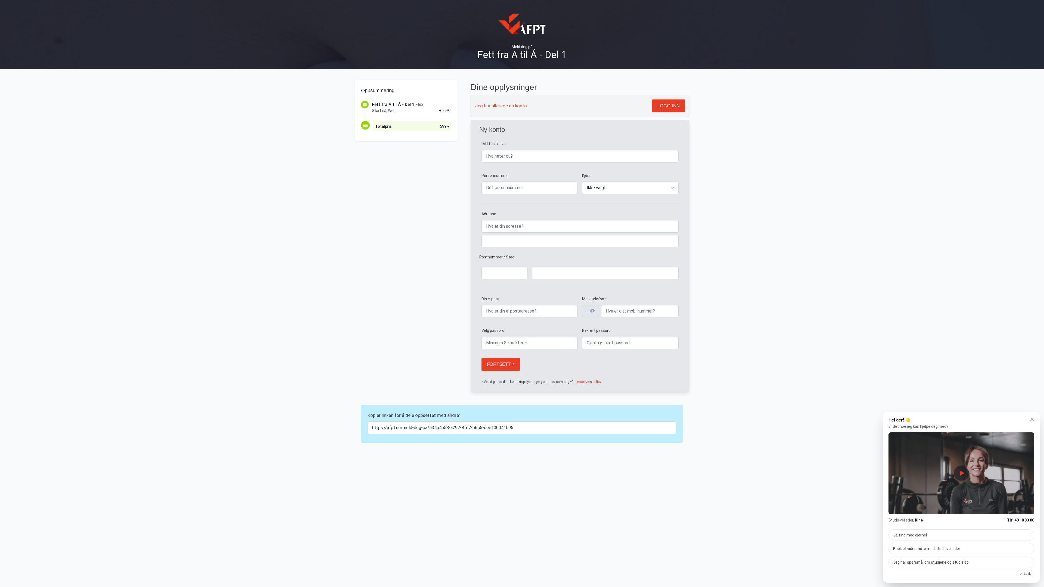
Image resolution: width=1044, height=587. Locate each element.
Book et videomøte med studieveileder (926, 549)
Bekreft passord (596, 330)
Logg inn (668, 105)
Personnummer (495, 175)
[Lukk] (1032, 419)
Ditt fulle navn (493, 144)
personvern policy (588, 382)
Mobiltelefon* (594, 299)
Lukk (1027, 574)
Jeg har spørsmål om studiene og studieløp (931, 562)
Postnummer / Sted (496, 257)
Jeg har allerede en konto (501, 105)
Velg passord (492, 330)
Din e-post (490, 299)
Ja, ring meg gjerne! (910, 535)
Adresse (488, 214)
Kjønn (587, 175)
